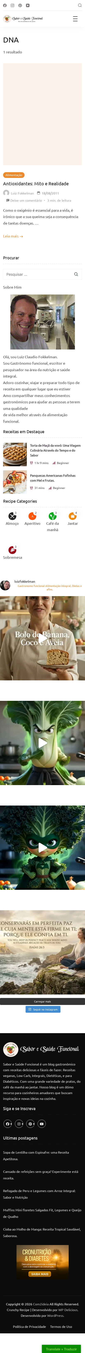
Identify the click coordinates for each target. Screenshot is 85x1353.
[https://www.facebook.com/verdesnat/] (8, 1124)
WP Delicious (68, 1310)
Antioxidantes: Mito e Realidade (36, 183)
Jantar (72, 523)
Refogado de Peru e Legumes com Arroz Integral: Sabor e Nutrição (39, 1194)
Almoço (12, 523)
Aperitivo (32, 523)
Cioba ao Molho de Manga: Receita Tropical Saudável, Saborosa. (42, 1232)
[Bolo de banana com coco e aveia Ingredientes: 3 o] (42, 638)
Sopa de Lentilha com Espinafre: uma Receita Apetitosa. (36, 1155)
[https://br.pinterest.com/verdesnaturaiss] (30, 1124)
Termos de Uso (61, 1326)
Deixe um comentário (26, 201)
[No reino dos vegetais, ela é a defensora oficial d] (42, 848)
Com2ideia (40, 1304)
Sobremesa (12, 557)
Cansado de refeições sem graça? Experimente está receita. (40, 1174)
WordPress (55, 1315)
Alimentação (14, 175)
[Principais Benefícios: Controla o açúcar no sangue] (42, 743)
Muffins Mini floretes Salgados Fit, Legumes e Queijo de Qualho (42, 1213)
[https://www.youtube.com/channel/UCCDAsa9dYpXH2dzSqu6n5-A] (42, 1124)
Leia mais (11, 236)
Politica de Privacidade (29, 1326)
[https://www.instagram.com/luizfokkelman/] (19, 1124)
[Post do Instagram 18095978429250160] (42, 952)
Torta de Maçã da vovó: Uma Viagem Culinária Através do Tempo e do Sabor (55, 450)
